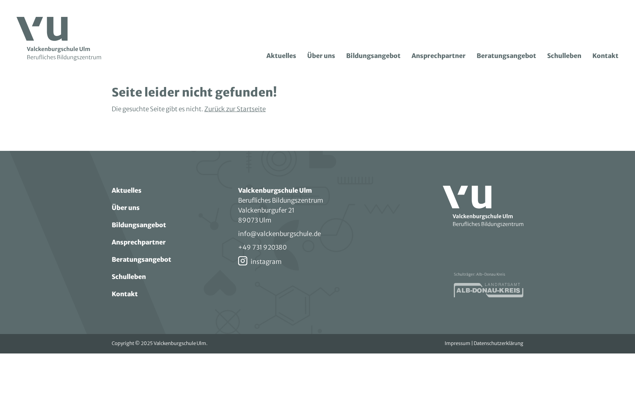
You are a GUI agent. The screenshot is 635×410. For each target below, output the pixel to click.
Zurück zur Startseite (235, 109)
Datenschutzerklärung (498, 343)
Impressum (457, 343)
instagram (266, 262)
